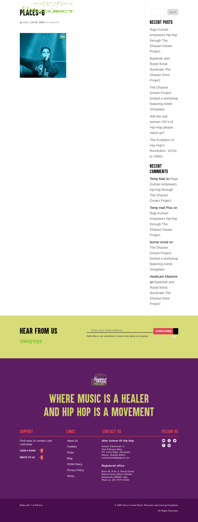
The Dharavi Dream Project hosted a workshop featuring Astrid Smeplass (164, 98)
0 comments (52, 22)
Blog (69, 458)
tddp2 (26, 22)
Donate (174, 7)
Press (70, 452)
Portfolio (98, 7)
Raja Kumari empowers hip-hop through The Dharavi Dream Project (163, 40)
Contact (148, 7)
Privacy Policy (75, 470)
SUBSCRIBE (163, 331)
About (82, 7)
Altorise (38, 505)
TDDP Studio (114, 7)
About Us (72, 440)
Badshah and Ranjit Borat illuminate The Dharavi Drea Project (160, 69)
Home (72, 7)
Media (159, 7)
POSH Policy (132, 7)
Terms (70, 476)
